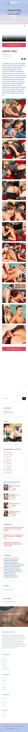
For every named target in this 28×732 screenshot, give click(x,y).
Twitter (4, 716)
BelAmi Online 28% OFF (14, 486)
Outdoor (18, 570)
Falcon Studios (9, 470)
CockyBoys (8, 468)
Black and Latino (18, 565)
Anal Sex (7, 573)
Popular (12, 12)
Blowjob (14, 562)
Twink (15, 576)
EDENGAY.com (18, 728)
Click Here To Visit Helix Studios (14, 45)
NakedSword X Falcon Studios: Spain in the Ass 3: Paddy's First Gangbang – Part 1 (14, 536)
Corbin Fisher (9, 466)
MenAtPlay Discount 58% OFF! (15, 512)
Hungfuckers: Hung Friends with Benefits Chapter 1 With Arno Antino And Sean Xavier (13, 544)
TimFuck (8, 461)
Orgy (12, 567)
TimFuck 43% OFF (14, 504)
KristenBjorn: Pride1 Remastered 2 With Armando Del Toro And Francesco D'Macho (14, 529)
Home (7, 12)
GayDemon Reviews (10, 601)
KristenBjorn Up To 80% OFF (14, 495)
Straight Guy (8, 576)
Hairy (17, 567)
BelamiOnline (9, 452)
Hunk (6, 570)
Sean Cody (8, 457)
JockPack (8, 459)
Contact (4, 713)
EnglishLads (8, 463)
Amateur (7, 559)
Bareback (14, 559)
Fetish (6, 567)
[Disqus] (14, 372)
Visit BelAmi (7, 619)
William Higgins (9, 454)
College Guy (8, 565)
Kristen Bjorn (9, 472)
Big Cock (7, 562)
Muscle (12, 570)
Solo (13, 573)
